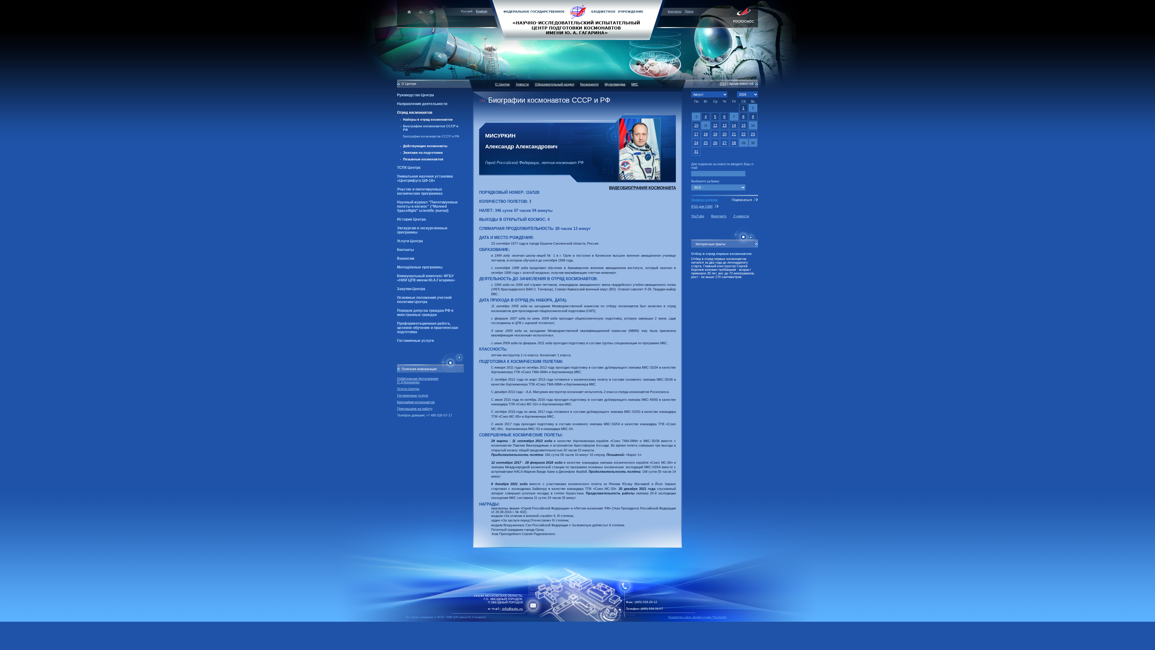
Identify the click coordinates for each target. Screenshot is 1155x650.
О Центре (502, 84)
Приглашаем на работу (415, 408)
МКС (634, 84)
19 (715, 134)
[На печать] (432, 12)
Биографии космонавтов (416, 402)
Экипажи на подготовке (423, 152)
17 (696, 134)
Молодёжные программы (419, 267)
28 (734, 143)
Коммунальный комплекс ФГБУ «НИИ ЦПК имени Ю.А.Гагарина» (426, 278)
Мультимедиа (615, 84)
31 (696, 152)
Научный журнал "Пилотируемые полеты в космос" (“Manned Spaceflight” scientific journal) (427, 206)
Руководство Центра (415, 95)
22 (743, 134)
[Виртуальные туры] (577, 620)
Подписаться (742, 200)
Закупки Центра (411, 289)
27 (724, 143)
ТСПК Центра (408, 168)
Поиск (689, 11)
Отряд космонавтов (414, 112)
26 (715, 143)
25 (706, 143)
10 (696, 125)
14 (734, 125)
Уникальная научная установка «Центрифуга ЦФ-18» (425, 178)
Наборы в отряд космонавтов (428, 119)
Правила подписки (704, 199)
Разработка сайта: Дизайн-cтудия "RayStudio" (697, 617)
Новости (522, 84)
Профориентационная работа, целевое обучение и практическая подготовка (427, 327)
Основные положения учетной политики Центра (424, 300)
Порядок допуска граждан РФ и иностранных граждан (425, 312)
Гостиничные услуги (415, 341)
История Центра (411, 219)
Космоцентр (589, 84)
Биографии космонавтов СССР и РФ (431, 136)
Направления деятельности (422, 104)
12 (715, 125)
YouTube (697, 216)
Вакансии (405, 258)
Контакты (674, 11)
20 (724, 134)
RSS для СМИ (702, 206)
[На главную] (577, 20)
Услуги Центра (410, 241)
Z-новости (741, 216)
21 (734, 134)
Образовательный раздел (554, 84)
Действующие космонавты (425, 146)
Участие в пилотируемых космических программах (420, 191)
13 (724, 125)
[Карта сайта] (420, 12)
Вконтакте (718, 216)
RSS (723, 83)
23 (753, 134)
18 (706, 134)
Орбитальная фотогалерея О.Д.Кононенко (417, 380)
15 (743, 125)
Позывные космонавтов (423, 159)
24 (696, 143)
